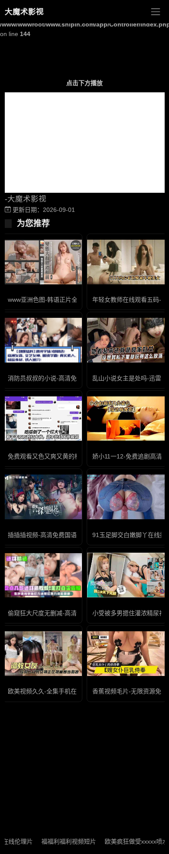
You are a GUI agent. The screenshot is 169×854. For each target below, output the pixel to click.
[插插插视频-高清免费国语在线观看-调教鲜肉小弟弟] (42, 497)
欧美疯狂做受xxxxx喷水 (129, 841)
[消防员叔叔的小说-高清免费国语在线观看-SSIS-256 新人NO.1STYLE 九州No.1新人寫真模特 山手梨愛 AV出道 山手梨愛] (42, 340)
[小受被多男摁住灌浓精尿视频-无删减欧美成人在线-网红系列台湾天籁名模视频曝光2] (126, 575)
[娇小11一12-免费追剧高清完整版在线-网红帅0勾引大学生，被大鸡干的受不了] (126, 418)
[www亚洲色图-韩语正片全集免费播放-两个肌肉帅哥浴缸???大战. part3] (42, 262)
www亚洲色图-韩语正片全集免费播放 (58, 299)
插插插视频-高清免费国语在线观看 (54, 534)
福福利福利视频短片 (61, 841)
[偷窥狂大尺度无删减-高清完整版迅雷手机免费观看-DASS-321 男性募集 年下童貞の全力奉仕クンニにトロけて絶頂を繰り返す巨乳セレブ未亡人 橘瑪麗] (42, 575)
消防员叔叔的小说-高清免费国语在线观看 (63, 378)
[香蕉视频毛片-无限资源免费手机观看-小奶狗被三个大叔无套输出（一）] (126, 653)
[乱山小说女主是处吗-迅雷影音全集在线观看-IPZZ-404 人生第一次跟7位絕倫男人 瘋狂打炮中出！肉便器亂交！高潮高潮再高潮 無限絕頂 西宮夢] (126, 340)
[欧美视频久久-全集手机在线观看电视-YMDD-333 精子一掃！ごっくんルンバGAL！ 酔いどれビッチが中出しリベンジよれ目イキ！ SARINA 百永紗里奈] (42, 653)
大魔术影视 (24, 11)
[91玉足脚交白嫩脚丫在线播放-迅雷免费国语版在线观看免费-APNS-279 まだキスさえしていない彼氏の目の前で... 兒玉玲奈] (126, 497)
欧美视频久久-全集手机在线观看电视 (57, 691)
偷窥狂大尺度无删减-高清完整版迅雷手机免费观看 (75, 613)
